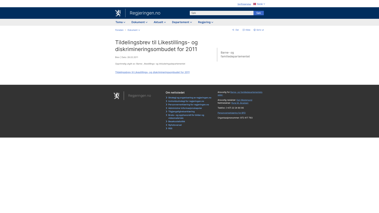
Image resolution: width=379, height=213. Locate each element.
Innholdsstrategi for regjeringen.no (186, 101)
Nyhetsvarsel (175, 125)
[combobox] (221, 13)
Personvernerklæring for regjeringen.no (188, 104)
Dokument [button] (138, 22)
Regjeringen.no (145, 13)
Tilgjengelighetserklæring (181, 111)
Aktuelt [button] (159, 22)
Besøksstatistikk (176, 121)
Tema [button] (119, 22)
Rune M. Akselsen (239, 103)
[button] (134, 30)
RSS (170, 128)
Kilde (247, 30)
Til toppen (158, 80)
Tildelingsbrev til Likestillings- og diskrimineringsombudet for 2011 (152, 72)
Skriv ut (260, 30)
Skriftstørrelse (244, 4)
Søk (258, 12)
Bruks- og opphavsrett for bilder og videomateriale (186, 116)
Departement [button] (181, 22)
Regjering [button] (204, 22)
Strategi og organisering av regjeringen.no (189, 97)
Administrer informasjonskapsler (185, 108)
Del (237, 30)
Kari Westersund (244, 100)
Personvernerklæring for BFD (232, 113)
